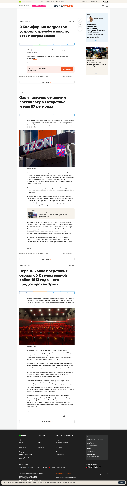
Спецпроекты (60, 452)
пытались (40, 231)
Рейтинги (58, 445)
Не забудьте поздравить (62, 442)
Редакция (22, 452)
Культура (30, 411)
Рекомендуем (90, 60)
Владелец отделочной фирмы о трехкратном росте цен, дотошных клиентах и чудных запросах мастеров (96, 34)
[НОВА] (39, 6)
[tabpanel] (96, 26)
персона (89, 14)
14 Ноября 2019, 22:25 (24, 21)
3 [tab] (96, 73)
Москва (93, 1)
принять (122, 482)
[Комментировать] (80, 20)
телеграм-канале (47, 123)
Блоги (20, 445)
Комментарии (47, 82)
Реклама (40, 452)
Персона (21, 442)
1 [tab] (95, 40)
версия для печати (70, 76)
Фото (39, 445)
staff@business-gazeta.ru (93, 456)
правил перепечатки (70, 478)
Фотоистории (41, 447)
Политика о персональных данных (63, 473)
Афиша (21, 440)
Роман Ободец (98, 18)
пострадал (30, 224)
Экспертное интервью (64, 435)
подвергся (39, 229)
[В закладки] (80, 24)
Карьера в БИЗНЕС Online (25, 454)
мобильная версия (61, 467)
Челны (83, 1)
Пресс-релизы (22, 447)
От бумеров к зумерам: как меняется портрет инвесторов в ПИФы (95, 64)
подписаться (67, 69)
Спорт (23, 435)
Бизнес (29, 248)
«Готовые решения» (99, 20)
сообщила (48, 302)
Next (106, 40)
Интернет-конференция (61, 440)
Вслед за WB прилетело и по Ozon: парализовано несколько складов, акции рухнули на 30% (53, 215)
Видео (39, 442)
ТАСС (35, 58)
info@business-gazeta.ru (92, 445)
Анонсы (40, 440)
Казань (21, 5)
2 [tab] (96, 40)
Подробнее (72, 482)
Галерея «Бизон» (60, 454)
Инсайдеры (59, 447)
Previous (87, 40)
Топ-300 (58, 457)
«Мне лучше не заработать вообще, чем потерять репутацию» (96, 27)
